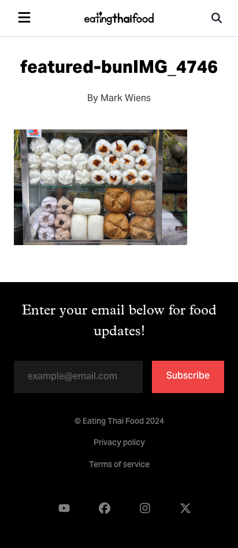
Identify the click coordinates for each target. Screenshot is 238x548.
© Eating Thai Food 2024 (119, 422)
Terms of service (119, 465)
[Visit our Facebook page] (104, 509)
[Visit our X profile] (185, 509)
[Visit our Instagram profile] (145, 509)
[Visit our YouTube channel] (64, 509)
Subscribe (188, 376)
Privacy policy (119, 443)
